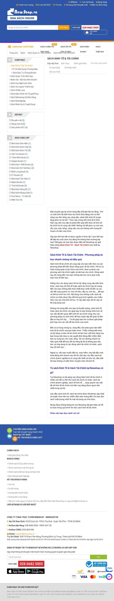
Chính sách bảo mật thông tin (21, 468)
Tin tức (59, 5)
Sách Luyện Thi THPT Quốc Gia (18, 591)
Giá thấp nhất (70, 67)
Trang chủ (13, 53)
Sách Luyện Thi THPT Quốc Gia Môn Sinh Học (51, 594)
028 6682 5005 (90, 27)
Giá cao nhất (54, 72)
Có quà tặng (54, 67)
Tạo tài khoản (87, 2)
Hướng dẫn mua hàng (17, 497)
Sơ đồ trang (13, 488)
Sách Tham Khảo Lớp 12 (91, 594)
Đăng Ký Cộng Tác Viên (18, 455)
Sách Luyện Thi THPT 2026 (47, 47)
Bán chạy (65, 63)
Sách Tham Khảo (75, 594)
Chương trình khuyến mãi (77, 5)
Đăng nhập (102, 2)
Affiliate (73, 2)
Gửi (98, 557)
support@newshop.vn (25, 534)
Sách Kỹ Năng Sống (64, 591)
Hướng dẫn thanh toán (18, 493)
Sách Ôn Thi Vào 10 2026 (65, 47)
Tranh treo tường (26, 5)
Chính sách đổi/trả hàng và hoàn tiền (24, 472)
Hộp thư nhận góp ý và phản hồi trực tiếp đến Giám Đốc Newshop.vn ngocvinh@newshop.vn (48, 501)
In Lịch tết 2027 (44, 5)
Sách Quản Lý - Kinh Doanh (39, 53)
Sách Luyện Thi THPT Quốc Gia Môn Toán (87, 591)
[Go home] (22, 14)
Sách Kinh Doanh (84, 47)
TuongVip (52, 591)
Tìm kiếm (64, 27)
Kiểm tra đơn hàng (99, 5)
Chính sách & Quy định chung (21, 464)
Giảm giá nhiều (80, 63)
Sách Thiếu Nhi (100, 47)
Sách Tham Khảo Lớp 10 (39, 591)
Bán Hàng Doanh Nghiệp (18, 476)
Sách (23, 53)
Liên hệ (11, 484)
